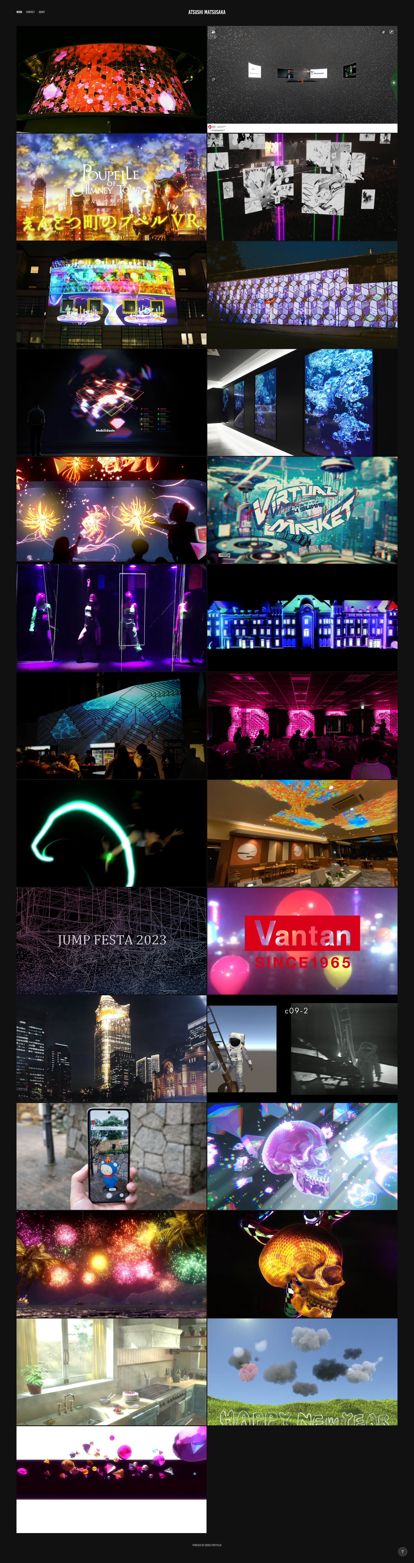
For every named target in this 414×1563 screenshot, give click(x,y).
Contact (30, 12)
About (42, 12)
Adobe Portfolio (213, 1545)
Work (19, 12)
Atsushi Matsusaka (207, 12)
